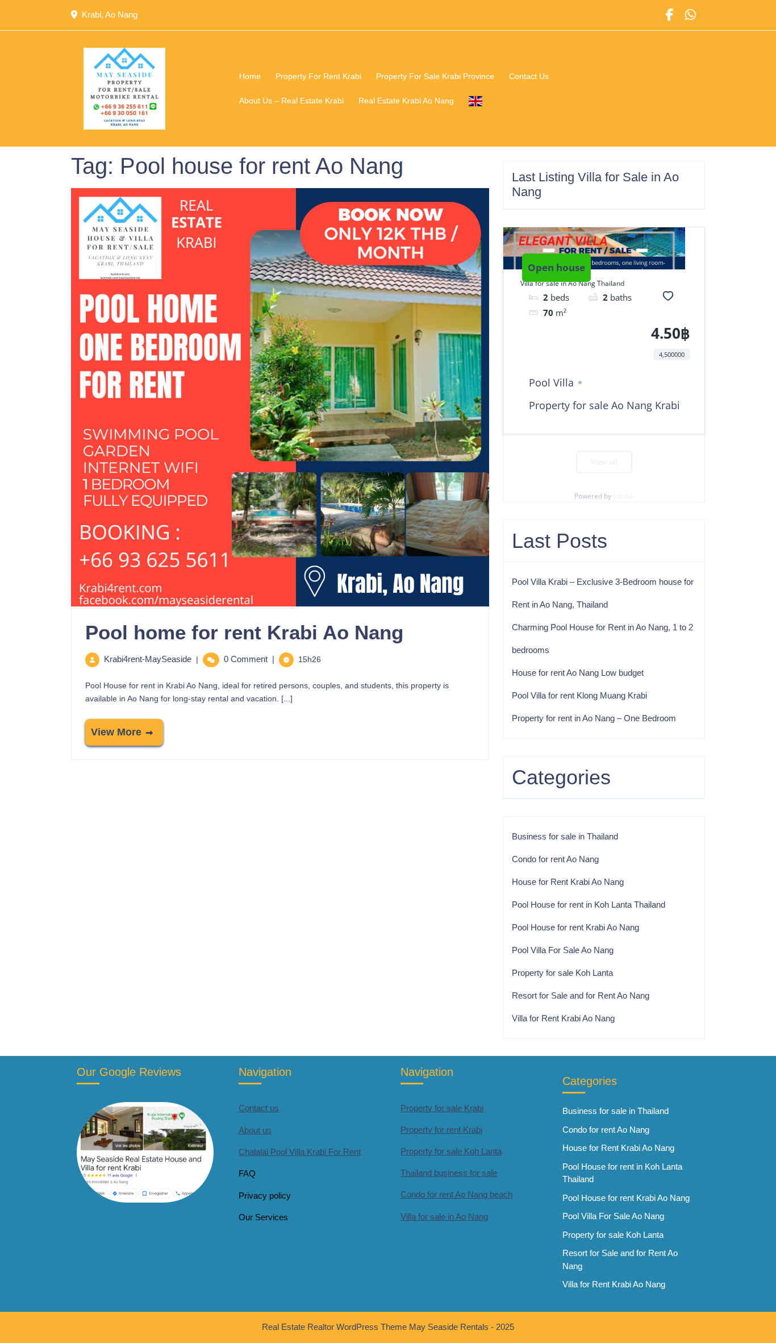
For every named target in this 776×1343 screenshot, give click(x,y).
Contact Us (529, 76)
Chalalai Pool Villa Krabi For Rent (300, 1152)
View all (604, 462)
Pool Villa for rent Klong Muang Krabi (579, 695)
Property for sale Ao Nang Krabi (604, 405)
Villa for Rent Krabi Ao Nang (563, 1018)
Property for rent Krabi (318, 76)
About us (255, 1130)
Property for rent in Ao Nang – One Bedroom (594, 718)
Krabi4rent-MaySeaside (147, 659)
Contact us (259, 1108)
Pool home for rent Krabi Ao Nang (244, 632)
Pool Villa (551, 382)
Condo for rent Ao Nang (555, 859)
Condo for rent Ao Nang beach (456, 1194)
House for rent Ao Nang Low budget (578, 672)
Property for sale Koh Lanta (562, 973)
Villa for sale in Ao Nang (444, 1216)
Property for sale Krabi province (435, 76)
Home (250, 76)
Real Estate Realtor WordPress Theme (335, 1327)
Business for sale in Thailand (565, 836)
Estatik (623, 496)
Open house (556, 267)
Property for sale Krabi (441, 1108)
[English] (475, 101)
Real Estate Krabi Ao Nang (406, 100)
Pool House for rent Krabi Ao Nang (575, 927)
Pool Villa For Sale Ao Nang (563, 950)
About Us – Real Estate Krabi (291, 100)
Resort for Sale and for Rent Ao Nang (580, 995)
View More (113, 728)
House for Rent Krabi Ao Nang (568, 882)
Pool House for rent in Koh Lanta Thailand (588, 904)
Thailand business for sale (448, 1173)
